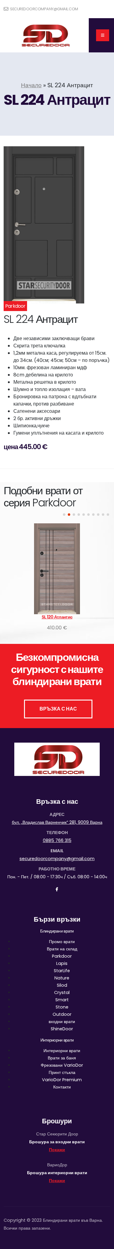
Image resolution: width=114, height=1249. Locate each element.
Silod (62, 985)
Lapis (61, 963)
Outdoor (62, 1014)
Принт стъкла (62, 1072)
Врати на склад (62, 949)
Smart (62, 1000)
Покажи (57, 1150)
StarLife (62, 971)
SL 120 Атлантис (57, 617)
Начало (31, 85)
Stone (62, 1007)
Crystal (62, 992)
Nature (61, 978)
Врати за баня (62, 1058)
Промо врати (62, 942)
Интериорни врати (61, 1051)
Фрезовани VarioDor (62, 1065)
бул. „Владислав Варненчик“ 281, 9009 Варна (57, 822)
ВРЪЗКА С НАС (58, 708)
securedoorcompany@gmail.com (43, 9)
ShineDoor (62, 1029)
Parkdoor (62, 956)
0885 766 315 (57, 840)
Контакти (62, 1087)
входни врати (62, 1022)
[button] (64, 514)
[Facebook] (57, 889)
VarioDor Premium (62, 1080)
